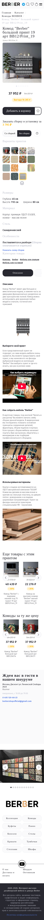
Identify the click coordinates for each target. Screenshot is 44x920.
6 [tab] (22, 787)
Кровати (11, 841)
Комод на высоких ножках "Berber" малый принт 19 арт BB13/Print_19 (30, 598)
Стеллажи (12, 849)
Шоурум (27, 869)
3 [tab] (15, 787)
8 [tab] (26, 787)
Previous (6, 578)
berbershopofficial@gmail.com (17, 701)
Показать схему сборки (13, 250)
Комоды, (7, 259)
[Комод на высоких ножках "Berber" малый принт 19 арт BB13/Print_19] (30, 569)
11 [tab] (33, 787)
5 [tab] (19, 787)
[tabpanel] (22, 766)
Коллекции (12, 818)
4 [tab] (17, 787)
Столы (31, 834)
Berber (15, 259)
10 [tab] (30, 787)
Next (38, 578)
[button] (16, 86)
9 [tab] (28, 787)
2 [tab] (13, 787)
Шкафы (32, 849)
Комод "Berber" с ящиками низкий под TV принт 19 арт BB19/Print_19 (11, 598)
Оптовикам (29, 872)
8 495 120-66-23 (9, 697)
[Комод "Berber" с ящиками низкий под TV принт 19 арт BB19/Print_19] (11, 569)
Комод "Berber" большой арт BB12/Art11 (30, 653)
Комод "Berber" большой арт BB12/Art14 (11, 653)
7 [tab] (24, 787)
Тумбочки (32, 841)
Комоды (32, 818)
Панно (31, 826)
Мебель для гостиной (13, 263)
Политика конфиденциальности (22, 915)
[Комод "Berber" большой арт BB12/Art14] (11, 627)
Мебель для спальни (29, 259)
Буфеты (12, 826)
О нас (5, 869)
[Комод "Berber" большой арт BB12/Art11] (30, 627)
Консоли (12, 834)
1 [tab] (11, 787)
